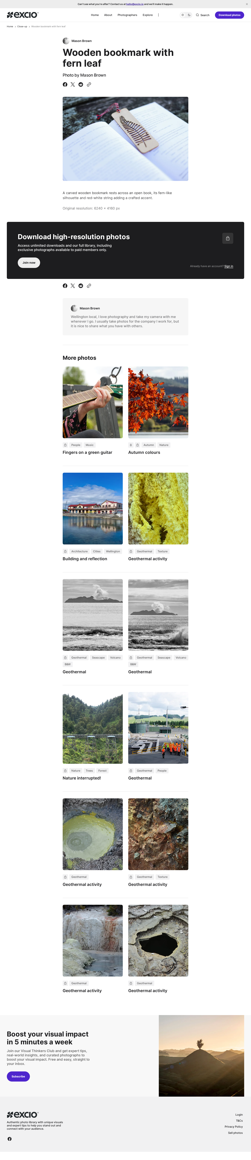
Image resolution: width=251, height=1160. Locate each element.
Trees (89, 770)
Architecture (79, 551)
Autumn (149, 445)
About (108, 15)
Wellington (113, 551)
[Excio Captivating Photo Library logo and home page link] (23, 15)
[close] (247, 4)
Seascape (98, 657)
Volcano (115, 657)
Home (95, 15)
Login (239, 1114)
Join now (29, 262)
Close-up (22, 26)
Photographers (127, 15)
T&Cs (239, 1120)
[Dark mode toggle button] (186, 15)
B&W (68, 664)
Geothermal (144, 551)
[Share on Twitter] (73, 84)
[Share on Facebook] (66, 84)
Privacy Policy (234, 1126)
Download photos (229, 14)
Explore (148, 15)
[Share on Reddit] (81, 84)
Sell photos (235, 1132)
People (75, 445)
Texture (163, 551)
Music (90, 445)
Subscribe (18, 1076)
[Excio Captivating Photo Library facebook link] (9, 1139)
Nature (163, 445)
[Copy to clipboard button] (88, 84)
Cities (97, 551)
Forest (102, 770)
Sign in (228, 266)
